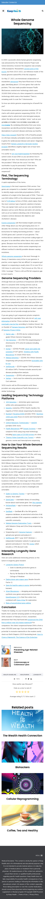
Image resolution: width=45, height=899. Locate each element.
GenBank (9, 511)
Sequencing (10, 375)
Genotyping (6, 186)
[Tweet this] (28, 679)
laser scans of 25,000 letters (23, 434)
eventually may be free (10, 324)
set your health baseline (21, 154)
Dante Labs (10, 334)
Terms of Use (23, 895)
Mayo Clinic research (9, 135)
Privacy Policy (34, 895)
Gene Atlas (21, 600)
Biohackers (22, 767)
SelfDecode (10, 366)
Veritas (8, 378)
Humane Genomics (18, 327)
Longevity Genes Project (15, 565)
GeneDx (9, 408)
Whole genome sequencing (12, 256)
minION (34, 423)
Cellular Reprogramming (22, 799)
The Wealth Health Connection (22, 735)
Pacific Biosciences (12, 429)
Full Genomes (11, 340)
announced (14, 81)
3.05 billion (11, 201)
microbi (6, 125)
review (32, 544)
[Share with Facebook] (26, 679)
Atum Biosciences (12, 591)
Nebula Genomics (12, 358)
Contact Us (13, 2)
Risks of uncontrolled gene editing (18, 603)
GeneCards (10, 499)
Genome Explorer (25, 532)
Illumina (8, 414)
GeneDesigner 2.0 (12, 597)
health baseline (9, 674)
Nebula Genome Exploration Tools (18, 523)
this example (37, 502)
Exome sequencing (8, 223)
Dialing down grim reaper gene (17, 579)
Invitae (8, 349)
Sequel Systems (29, 429)
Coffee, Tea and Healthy (22, 830)
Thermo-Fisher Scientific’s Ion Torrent (19, 437)
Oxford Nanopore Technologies (17, 423)
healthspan (24, 674)
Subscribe (5, 2)
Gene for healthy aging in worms (17, 585)
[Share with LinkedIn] (31, 679)
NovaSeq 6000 (18, 414)
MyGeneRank (11, 505)
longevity (37, 674)
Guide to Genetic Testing (15, 494)
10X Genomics (11, 402)
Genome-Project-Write (11, 330)
